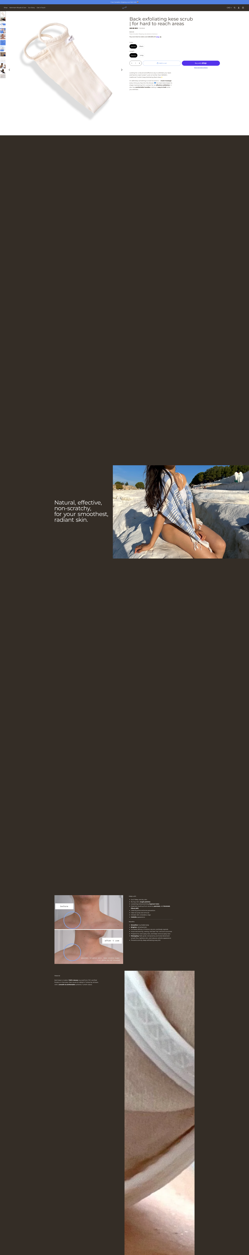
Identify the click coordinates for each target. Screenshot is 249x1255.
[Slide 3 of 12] (3, 24)
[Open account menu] (239, 8)
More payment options (201, 67)
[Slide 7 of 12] (3, 48)
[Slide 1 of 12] (3, 14)
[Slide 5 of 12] (3, 36)
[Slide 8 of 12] (3, 54)
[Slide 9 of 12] (3, 59)
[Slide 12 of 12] (3, 76)
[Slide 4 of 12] (3, 30)
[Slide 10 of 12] (3, 65)
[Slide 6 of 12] (3, 42)
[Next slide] (122, 70)
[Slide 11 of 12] (3, 71)
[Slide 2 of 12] (3, 19)
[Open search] (234, 8)
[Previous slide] (9, 70)
